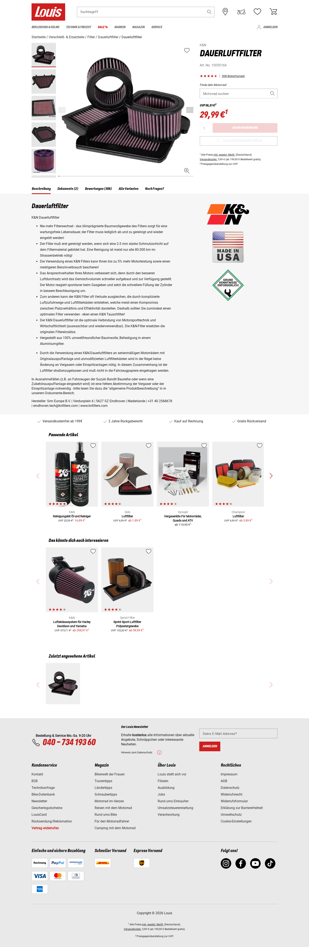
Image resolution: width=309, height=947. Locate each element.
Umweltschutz (231, 815)
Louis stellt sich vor (172, 774)
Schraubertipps (106, 794)
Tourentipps (103, 781)
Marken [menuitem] (119, 27)
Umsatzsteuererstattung (175, 808)
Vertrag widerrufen (45, 828)
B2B (35, 781)
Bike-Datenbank (43, 794)
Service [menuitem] (156, 27)
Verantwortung (169, 815)
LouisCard (39, 815)
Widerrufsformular (234, 801)
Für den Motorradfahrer (112, 821)
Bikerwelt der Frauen (110, 774)
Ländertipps (103, 788)
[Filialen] (225, 12)
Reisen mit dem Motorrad (113, 808)
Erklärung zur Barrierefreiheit (242, 808)
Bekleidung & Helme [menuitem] (45, 27)
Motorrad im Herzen (109, 801)
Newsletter (39, 801)
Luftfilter (127, 516)
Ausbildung (166, 788)
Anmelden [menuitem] (270, 27)
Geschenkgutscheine (47, 808)
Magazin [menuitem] (138, 27)
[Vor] (189, 110)
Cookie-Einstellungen (236, 821)
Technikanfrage (43, 788)
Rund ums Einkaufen (173, 801)
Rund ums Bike (106, 815)
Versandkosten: (208, 159)
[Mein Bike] (241, 12)
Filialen (163, 781)
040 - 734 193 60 (68, 742)
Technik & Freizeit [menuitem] (78, 27)
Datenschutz (230, 788)
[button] (209, 12)
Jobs (161, 794)
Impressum (229, 774)
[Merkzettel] (257, 12)
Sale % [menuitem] (103, 27)
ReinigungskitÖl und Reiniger (72, 516)
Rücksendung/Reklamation (52, 821)
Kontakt (37, 774)
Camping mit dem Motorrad (115, 828)
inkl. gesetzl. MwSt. (224, 154)
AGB (224, 781)
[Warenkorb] (273, 12)
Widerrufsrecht (231, 794)
